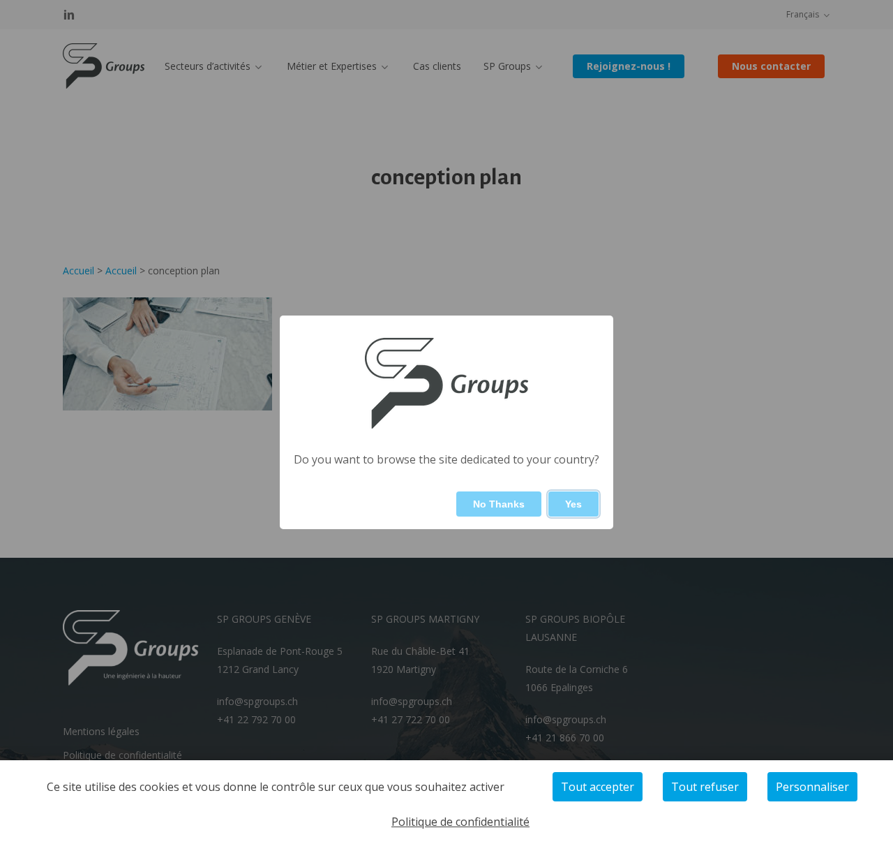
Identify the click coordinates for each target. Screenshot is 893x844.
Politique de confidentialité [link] (460, 821)
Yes (573, 504)
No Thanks (499, 504)
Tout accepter (597, 786)
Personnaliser (812, 786)
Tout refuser (705, 786)
